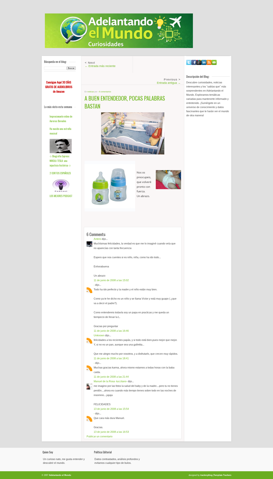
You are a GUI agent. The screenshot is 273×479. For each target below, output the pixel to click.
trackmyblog (206, 475)
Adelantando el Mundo (60, 475)
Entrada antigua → (169, 82)
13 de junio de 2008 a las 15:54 (111, 409)
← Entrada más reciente (100, 66)
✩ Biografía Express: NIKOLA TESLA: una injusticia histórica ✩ (60, 160)
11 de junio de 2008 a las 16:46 (111, 330)
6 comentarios (105, 92)
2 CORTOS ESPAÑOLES (60, 173)
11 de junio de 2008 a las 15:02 (111, 280)
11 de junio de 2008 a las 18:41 (111, 358)
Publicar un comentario (99, 436)
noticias (90, 92)
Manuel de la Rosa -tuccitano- (110, 381)
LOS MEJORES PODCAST (61, 196)
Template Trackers (222, 475)
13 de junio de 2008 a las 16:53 (111, 432)
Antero (97, 239)
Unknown (99, 335)
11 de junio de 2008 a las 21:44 (111, 376)
